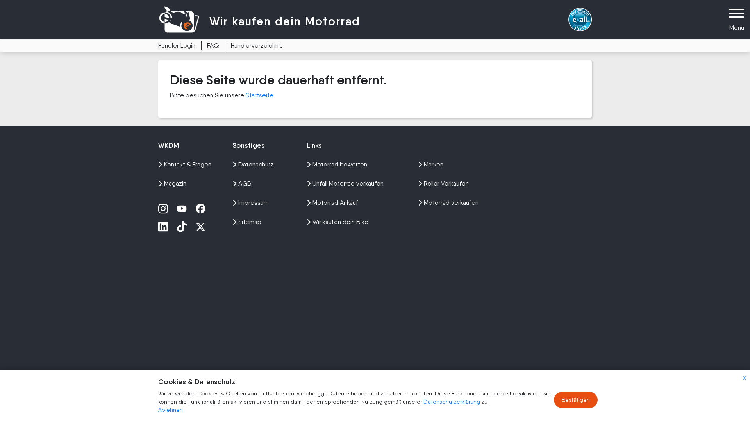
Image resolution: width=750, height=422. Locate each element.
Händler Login (176, 45)
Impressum (253, 202)
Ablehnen (170, 410)
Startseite (259, 95)
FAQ (213, 45)
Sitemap (249, 221)
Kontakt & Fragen (187, 164)
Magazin (175, 183)
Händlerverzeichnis (257, 45)
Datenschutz (256, 164)
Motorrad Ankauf (335, 202)
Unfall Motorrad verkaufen (348, 183)
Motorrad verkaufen (451, 202)
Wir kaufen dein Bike (340, 221)
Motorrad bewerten (339, 164)
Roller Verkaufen (446, 183)
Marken (433, 164)
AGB (245, 183)
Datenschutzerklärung (452, 402)
